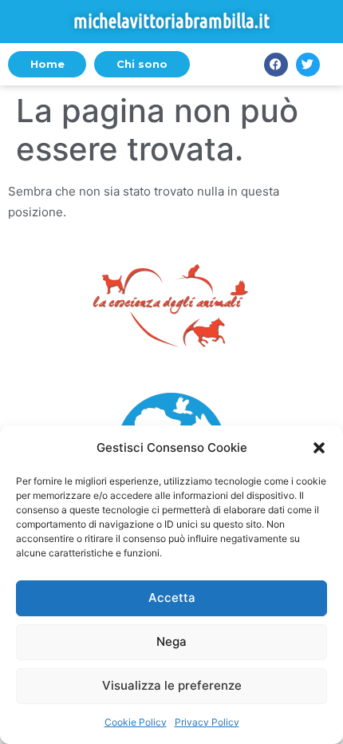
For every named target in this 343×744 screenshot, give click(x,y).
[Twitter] (308, 65)
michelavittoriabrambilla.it (171, 21)
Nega (171, 641)
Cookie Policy (135, 722)
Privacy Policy (207, 722)
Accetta (171, 597)
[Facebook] (276, 65)
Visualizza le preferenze (172, 685)
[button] (319, 448)
